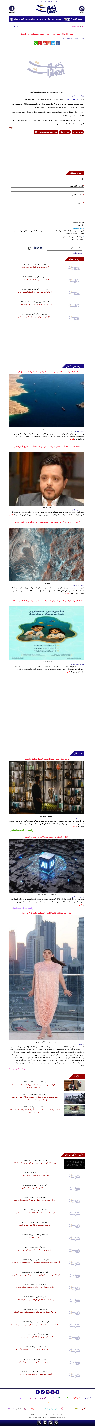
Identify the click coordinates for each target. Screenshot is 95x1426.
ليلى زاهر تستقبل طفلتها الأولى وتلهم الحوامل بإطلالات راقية (46, 913)
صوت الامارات (77, 132)
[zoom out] (17, 26)
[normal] (14, 26)
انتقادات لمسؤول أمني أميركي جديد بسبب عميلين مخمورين (35, 1287)
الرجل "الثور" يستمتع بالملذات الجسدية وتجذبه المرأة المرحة (35, 1212)
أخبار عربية (75, 26)
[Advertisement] (46, 153)
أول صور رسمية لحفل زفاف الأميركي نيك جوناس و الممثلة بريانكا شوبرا (35, 1324)
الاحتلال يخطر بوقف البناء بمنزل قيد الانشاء (35, 267)
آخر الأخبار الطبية (17, 1069)
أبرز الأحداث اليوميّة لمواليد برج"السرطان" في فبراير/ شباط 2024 (35, 1163)
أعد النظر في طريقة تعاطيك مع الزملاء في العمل (35, 1225)
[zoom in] (10, 26)
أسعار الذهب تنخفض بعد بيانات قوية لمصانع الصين (35, 1374)
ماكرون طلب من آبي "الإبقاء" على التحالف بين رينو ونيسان (34, 1337)
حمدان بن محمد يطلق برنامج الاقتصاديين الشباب (35, 1362)
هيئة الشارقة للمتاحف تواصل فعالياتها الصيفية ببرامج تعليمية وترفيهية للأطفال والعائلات (46, 601)
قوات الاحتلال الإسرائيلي (71, 99)
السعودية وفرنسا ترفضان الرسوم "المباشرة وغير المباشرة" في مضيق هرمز (47, 372)
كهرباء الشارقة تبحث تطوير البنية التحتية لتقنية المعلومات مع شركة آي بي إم (35, 1275)
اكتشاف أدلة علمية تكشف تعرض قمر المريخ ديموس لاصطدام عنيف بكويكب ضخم (46, 522)
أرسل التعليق (77, 253)
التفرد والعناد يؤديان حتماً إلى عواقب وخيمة (35, 1175)
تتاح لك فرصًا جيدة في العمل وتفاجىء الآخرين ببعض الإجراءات (35, 1200)
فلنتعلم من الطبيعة (35, 1237)
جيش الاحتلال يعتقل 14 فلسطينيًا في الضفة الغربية (35, 304)
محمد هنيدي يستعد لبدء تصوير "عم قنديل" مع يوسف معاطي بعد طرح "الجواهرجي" (46, 446)
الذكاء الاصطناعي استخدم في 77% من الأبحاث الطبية (46, 837)
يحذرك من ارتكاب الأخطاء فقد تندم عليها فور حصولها (35, 1250)
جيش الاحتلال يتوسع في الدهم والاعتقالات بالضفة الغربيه (35, 317)
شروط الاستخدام (78, 228)
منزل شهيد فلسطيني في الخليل (45, 132)
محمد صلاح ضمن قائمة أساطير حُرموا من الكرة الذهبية (46, 759)
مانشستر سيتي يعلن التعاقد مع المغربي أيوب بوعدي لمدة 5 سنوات (47, 19)
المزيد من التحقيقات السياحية (21, 830)
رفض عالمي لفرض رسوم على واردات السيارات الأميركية (35, 1349)
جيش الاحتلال (65, 132)
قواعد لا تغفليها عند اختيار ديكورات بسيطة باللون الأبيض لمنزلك (35, 1312)
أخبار (82, 26)
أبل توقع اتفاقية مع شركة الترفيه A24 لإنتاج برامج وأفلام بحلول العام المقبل (35, 1262)
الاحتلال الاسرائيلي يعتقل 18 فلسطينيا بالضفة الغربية (35, 292)
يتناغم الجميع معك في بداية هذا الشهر (35, 1188)
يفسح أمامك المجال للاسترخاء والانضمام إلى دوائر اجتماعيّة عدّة (35, 1300)
